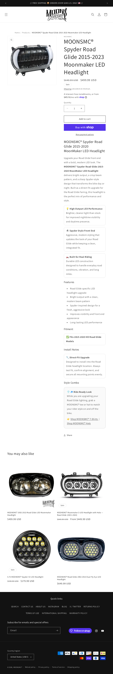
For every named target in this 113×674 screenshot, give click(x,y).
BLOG (64, 606)
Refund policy (30, 667)
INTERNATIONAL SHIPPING (54, 613)
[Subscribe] (57, 630)
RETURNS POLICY (92, 606)
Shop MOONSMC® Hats (79, 423)
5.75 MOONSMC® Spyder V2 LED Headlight (25, 577)
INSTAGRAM (53, 606)
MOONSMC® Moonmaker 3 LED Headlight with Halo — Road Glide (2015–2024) (80, 513)
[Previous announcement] (6, 3)
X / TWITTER (75, 606)
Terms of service (58, 667)
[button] (6, 14)
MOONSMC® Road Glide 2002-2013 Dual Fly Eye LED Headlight (79, 578)
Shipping (67, 89)
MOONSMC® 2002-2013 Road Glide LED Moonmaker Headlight (29, 513)
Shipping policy (73, 667)
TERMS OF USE (32, 613)
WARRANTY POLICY (78, 613)
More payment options (85, 134)
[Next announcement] (107, 3)
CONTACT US (27, 606)
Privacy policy (43, 667)
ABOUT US (40, 606)
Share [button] (69, 435)
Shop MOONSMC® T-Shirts (84, 419)
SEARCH (15, 606)
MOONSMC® (17, 667)
